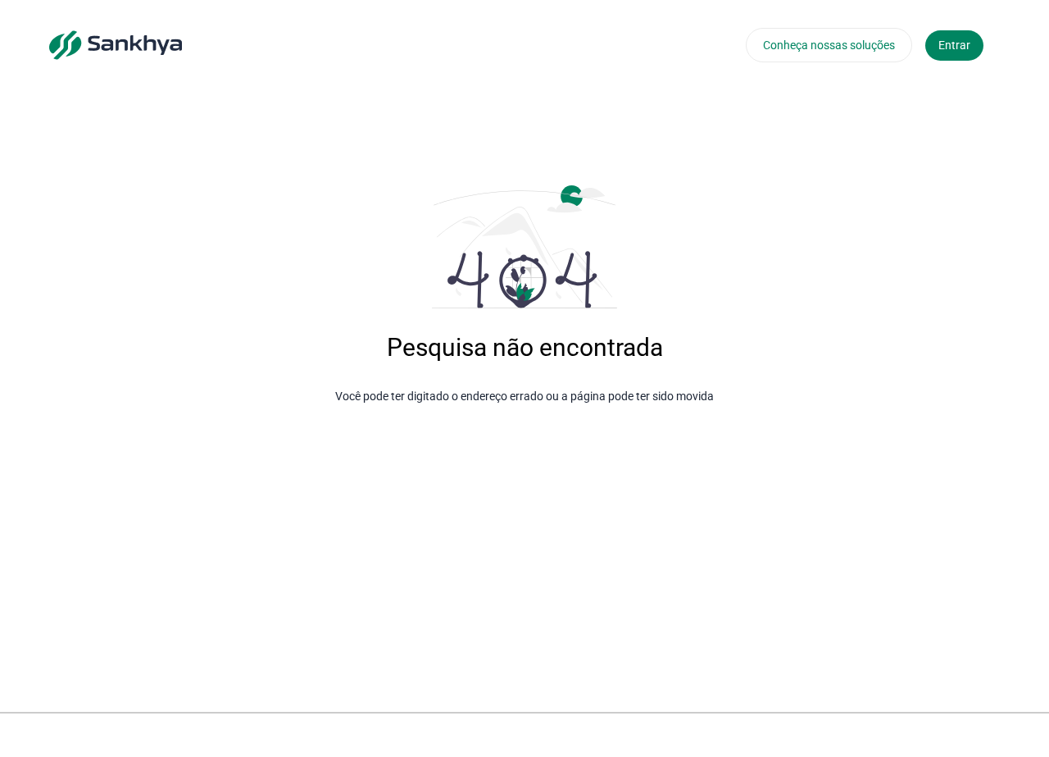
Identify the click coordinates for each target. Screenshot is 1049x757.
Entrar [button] (954, 45)
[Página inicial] (115, 44)
